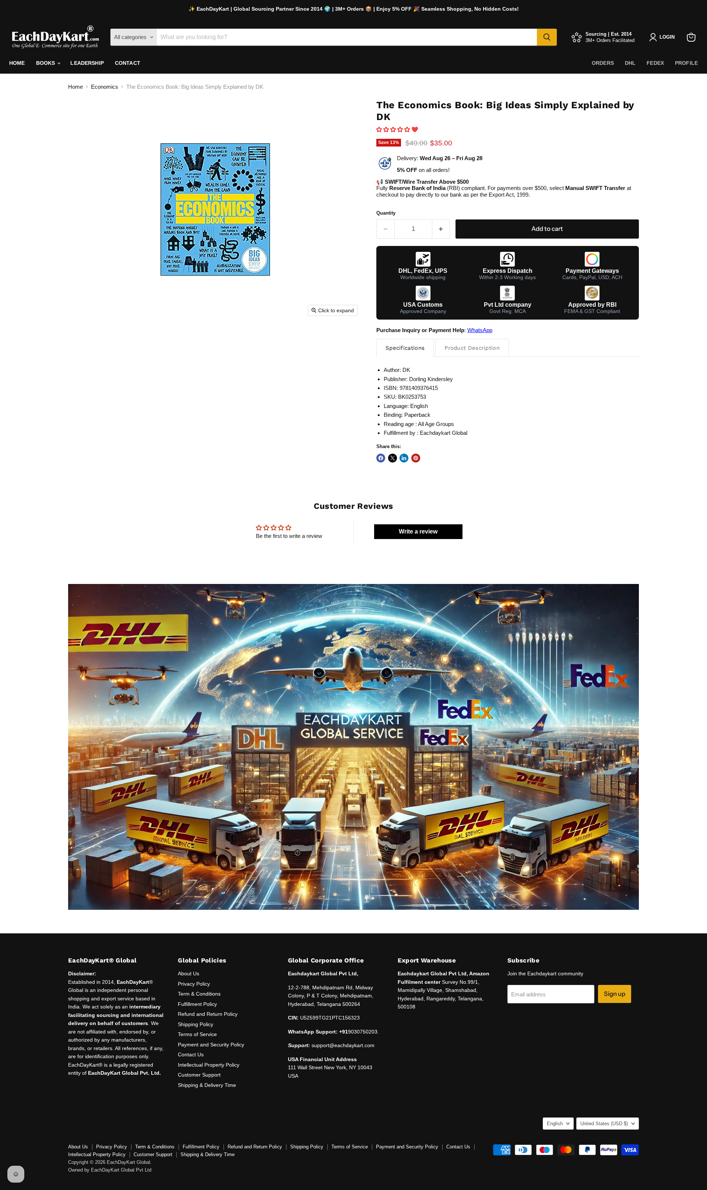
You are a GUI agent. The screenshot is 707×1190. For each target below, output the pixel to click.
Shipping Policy (195, 1024)
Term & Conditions (199, 994)
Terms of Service (197, 1034)
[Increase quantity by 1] (441, 228)
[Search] (547, 37)
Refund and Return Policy (208, 1014)
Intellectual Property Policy (208, 1065)
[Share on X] (392, 458)
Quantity (385, 213)
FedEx (655, 63)
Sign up (614, 993)
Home (17, 63)
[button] (393, 129)
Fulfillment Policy (197, 1004)
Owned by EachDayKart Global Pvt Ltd (109, 1170)
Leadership (86, 63)
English (555, 1123)
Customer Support (199, 1075)
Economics (104, 87)
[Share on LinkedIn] (404, 458)
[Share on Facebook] (380, 458)
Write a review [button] (418, 531)
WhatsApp (479, 330)
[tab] (405, 348)
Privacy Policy (194, 984)
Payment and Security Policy (211, 1045)
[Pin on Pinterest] (415, 458)
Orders (603, 63)
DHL (630, 63)
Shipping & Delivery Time (207, 1085)
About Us (188, 973)
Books (46, 63)
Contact (127, 63)
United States (604, 1123)
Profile (686, 63)
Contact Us (191, 1054)
